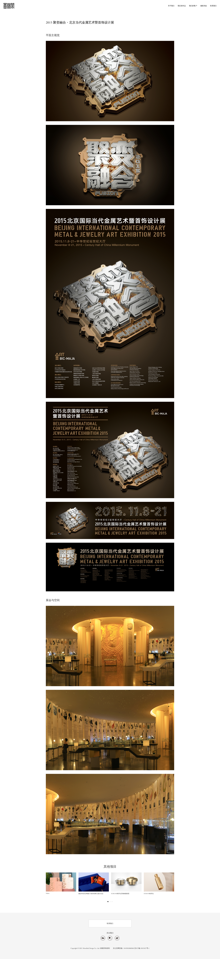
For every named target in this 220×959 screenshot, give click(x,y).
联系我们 (213, 6)
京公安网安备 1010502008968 (123, 948)
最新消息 (203, 6)
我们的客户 (193, 6)
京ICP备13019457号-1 (141, 948)
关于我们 (171, 6)
